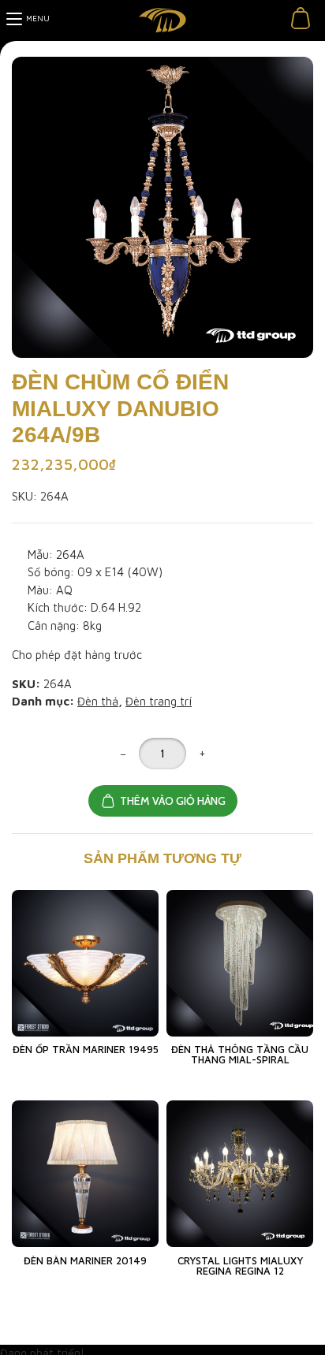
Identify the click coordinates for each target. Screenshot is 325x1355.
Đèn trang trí (158, 701)
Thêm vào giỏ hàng (173, 801)
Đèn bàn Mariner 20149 (85, 1260)
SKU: (24, 496)
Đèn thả (97, 701)
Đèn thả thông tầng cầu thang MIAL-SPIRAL (239, 1054)
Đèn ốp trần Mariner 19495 (86, 1049)
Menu (38, 18)
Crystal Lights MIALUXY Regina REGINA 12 (240, 1265)
